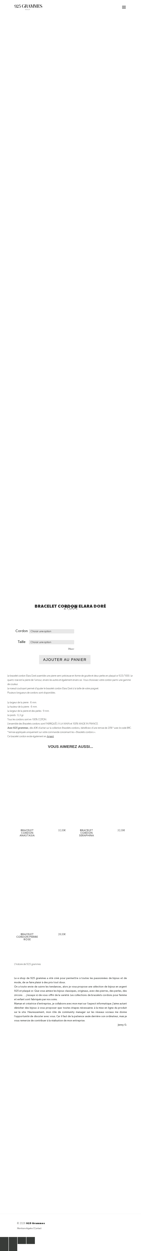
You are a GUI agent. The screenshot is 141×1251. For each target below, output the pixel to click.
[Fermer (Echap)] (30, 1240)
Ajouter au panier (64, 660)
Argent (50, 736)
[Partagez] (22, 1240)
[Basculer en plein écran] (13, 1240)
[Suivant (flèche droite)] (13, 1247)
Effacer (71, 649)
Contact (37, 1228)
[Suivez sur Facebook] (67, 1195)
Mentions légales (25, 1228)
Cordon (21, 631)
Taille (22, 642)
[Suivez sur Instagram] (74, 1195)
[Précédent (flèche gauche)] (4, 1247)
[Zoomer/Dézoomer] (4, 1240)
